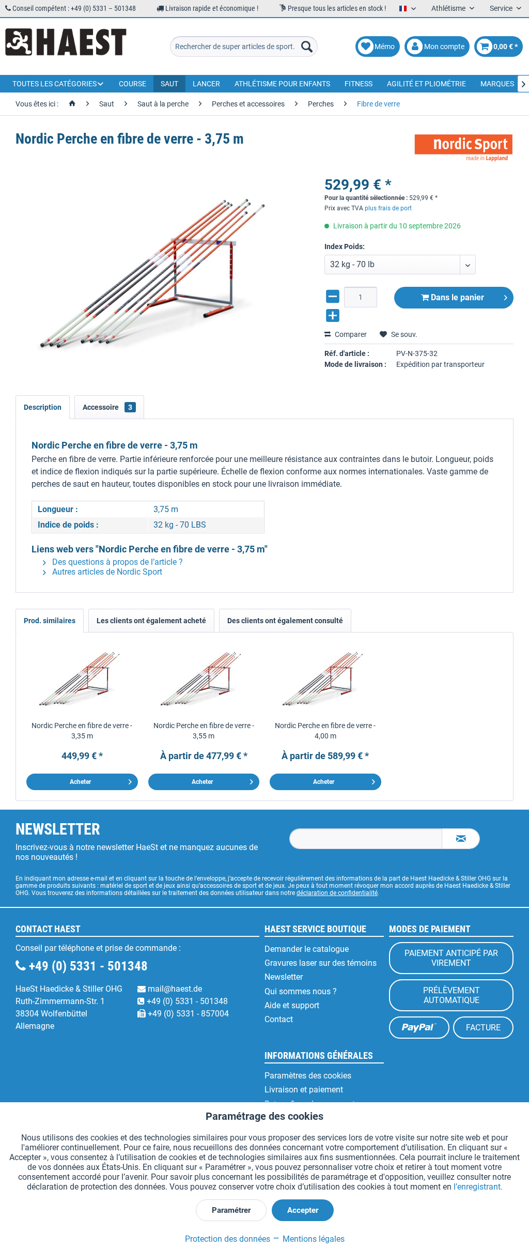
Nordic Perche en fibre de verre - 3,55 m (203, 730)
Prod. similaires (49, 620)
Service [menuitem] (502, 8)
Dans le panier (456, 297)
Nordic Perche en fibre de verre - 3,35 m (82, 730)
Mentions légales (313, 1239)
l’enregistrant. (478, 1187)
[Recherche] (307, 46)
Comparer (350, 334)
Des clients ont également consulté (285, 620)
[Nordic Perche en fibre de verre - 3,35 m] (82, 679)
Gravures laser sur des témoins (320, 963)
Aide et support (291, 1005)
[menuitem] (244, 46)
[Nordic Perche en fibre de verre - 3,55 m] (204, 679)
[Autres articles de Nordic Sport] (464, 149)
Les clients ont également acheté (151, 620)
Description (42, 407)
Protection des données (227, 1239)
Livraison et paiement (303, 1089)
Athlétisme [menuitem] (449, 8)
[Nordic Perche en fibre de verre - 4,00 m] (325, 679)
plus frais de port (388, 208)
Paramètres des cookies (307, 1076)
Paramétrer (231, 1210)
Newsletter (283, 977)
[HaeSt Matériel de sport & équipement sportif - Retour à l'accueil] (66, 46)
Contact (278, 1019)
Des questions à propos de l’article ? (116, 562)
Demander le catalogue (306, 949)
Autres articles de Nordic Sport (106, 572)
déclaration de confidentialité (337, 893)
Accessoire (107, 407)
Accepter (302, 1210)
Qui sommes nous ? (300, 991)
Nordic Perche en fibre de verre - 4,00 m (325, 730)
